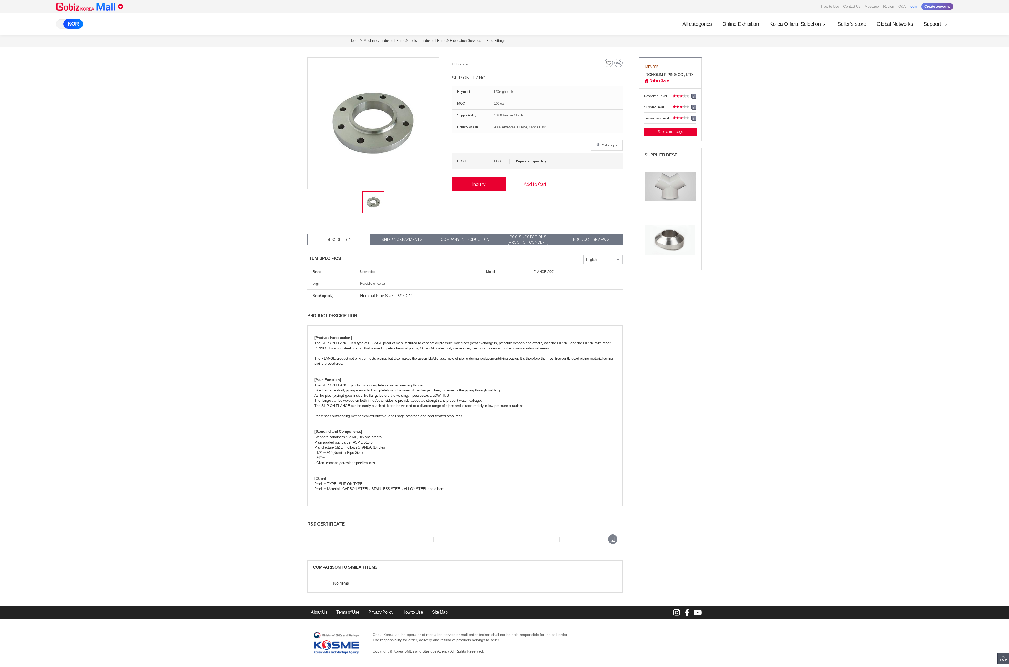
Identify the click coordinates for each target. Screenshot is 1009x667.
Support (933, 24)
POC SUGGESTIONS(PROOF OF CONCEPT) (528, 240)
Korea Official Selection (795, 24)
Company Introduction (465, 239)
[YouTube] (698, 612)
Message (871, 6)
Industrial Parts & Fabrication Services (451, 41)
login (913, 6)
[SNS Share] (618, 63)
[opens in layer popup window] (434, 184)
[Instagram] (677, 612)
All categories (697, 24)
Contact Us (851, 6)
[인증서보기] (612, 539)
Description (339, 239)
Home (353, 41)
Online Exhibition (740, 24)
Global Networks (895, 24)
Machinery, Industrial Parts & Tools (390, 41)
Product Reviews (591, 239)
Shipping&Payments (402, 239)
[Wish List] (609, 63)
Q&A (902, 6)
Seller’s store (851, 24)
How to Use (830, 6)
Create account (937, 6)
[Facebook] (687, 612)
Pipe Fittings (496, 41)
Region (888, 6)
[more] (381, 567)
